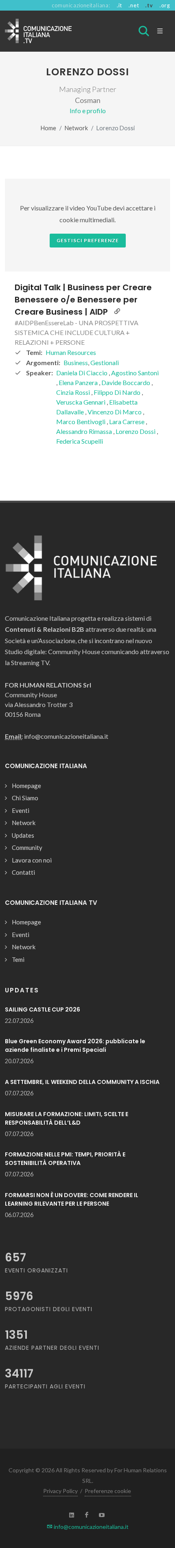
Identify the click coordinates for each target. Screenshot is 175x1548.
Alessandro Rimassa (84, 431)
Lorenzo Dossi (136, 431)
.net (134, 5)
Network (76, 128)
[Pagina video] (117, 311)
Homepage (26, 785)
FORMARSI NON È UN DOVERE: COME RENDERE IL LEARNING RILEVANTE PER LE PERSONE (71, 1199)
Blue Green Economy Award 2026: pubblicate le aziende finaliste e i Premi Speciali (75, 1045)
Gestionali (104, 362)
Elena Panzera (79, 382)
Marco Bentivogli (81, 421)
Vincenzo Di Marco (115, 412)
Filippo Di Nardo (118, 392)
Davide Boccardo (126, 382)
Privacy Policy (60, 1490)
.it (119, 5)
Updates (23, 835)
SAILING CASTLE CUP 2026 (42, 1009)
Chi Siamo (25, 797)
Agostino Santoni (135, 373)
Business (75, 362)
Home (48, 128)
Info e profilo (88, 110)
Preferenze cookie (108, 1490)
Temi (18, 959)
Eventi (20, 810)
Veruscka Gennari (81, 402)
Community (27, 847)
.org (165, 5)
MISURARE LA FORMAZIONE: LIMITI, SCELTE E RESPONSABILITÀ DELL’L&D (66, 1118)
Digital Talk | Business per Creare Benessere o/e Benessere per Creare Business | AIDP (83, 299)
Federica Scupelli (79, 441)
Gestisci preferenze (88, 240)
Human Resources (71, 352)
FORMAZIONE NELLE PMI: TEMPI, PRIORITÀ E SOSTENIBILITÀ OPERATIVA (65, 1158)
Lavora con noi (32, 860)
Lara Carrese (127, 421)
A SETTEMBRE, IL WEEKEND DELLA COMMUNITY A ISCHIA (82, 1082)
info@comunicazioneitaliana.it (90, 1526)
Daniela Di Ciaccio (82, 373)
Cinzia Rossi (73, 392)
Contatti (23, 872)
